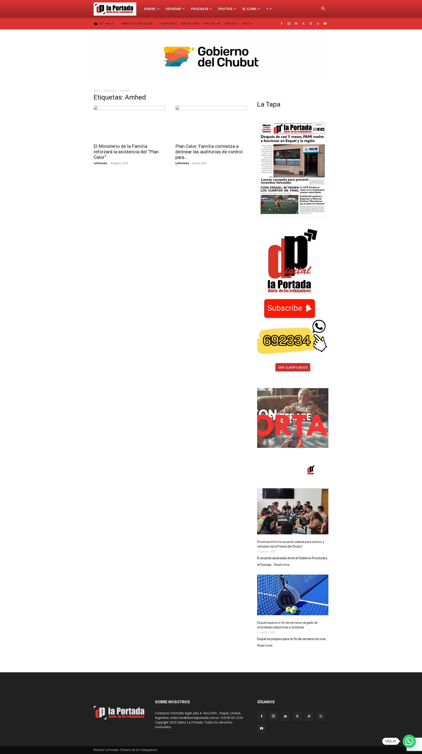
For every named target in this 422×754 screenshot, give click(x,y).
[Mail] (296, 23)
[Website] (310, 23)
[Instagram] (289, 23)
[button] (323, 9)
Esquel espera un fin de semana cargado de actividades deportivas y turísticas (287, 625)
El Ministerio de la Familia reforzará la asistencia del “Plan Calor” (126, 152)
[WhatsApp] (318, 23)
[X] (303, 23)
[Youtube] (325, 23)
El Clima (249, 9)
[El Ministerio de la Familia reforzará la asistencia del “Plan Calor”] (129, 123)
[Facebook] (281, 23)
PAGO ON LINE (211, 23)
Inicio (97, 90)
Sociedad (173, 9)
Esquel (150, 9)
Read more (281, 565)
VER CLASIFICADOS (292, 367)
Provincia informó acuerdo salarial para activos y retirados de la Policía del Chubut (290, 544)
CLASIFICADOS (168, 23)
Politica (225, 9)
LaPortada (100, 163)
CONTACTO (231, 23)
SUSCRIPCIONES (190, 23)
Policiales (199, 9)
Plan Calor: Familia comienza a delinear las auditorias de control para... (209, 152)
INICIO (245, 23)
